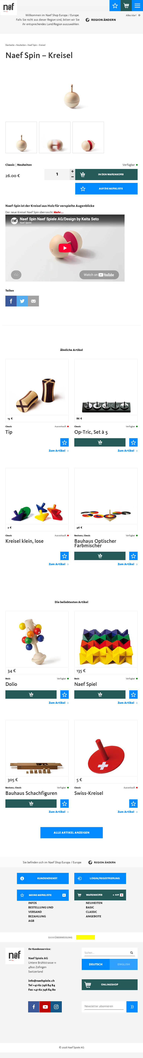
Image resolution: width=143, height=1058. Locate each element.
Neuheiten (21, 45)
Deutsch (95, 964)
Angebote (93, 916)
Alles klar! (131, 15)
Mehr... (58, 212)
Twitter (22, 301)
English (123, 964)
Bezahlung (37, 916)
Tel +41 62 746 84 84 (41, 985)
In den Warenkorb (99, 442)
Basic (90, 907)
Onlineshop (109, 984)
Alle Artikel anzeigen (71, 832)
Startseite (9, 45)
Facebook (11, 301)
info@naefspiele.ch (41, 980)
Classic (10, 164)
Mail (33, 301)
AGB (31, 920)
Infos (32, 903)
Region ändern (103, 19)
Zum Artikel (57, 450)
